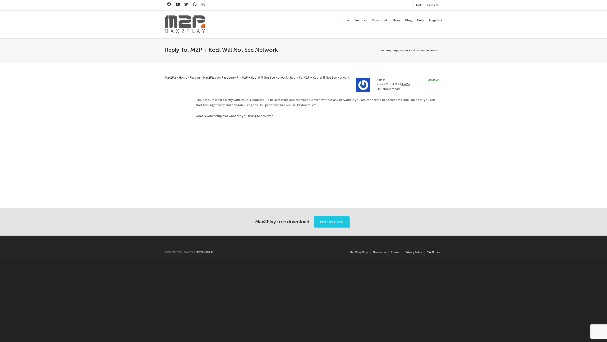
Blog (408, 20)
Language (432, 5)
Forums (195, 78)
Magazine (435, 20)
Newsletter (379, 252)
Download (379, 20)
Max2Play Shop (359, 252)
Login (419, 5)
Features (360, 20)
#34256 (405, 84)
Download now (332, 222)
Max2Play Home (176, 78)
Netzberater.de (205, 252)
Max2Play (386, 50)
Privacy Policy (413, 252)
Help (420, 20)
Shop (396, 20)
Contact (395, 252)
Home (344, 20)
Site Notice (433, 252)
